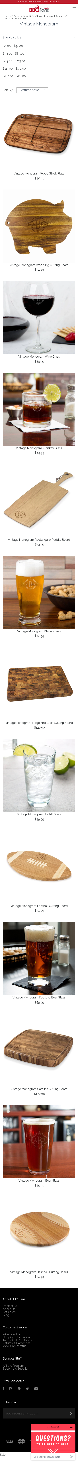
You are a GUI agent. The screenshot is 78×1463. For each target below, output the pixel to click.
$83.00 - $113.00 (14, 61)
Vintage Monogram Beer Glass (39, 1180)
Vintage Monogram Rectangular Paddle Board (39, 539)
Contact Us (10, 1306)
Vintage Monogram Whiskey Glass (39, 448)
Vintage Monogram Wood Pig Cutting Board (39, 265)
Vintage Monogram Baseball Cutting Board (39, 1272)
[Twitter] (27, 1389)
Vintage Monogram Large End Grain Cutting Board (39, 723)
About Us (9, 1309)
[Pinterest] (19, 1389)
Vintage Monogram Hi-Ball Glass (39, 814)
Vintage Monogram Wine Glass (39, 356)
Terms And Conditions (17, 1340)
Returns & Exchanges (16, 1343)
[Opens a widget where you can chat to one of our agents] (53, 1442)
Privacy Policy (12, 1334)
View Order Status (14, 1346)
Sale (2, 1454)
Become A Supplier (15, 1368)
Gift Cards (9, 1312)
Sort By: (8, 90)
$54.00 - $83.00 (13, 53)
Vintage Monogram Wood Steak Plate (39, 173)
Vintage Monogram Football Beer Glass (39, 997)
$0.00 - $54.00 (13, 46)
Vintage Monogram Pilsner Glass (39, 631)
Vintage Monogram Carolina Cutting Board (39, 1089)
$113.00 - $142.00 (14, 68)
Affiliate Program (13, 1365)
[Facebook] (3, 1389)
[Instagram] (10, 1389)
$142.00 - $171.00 (14, 76)
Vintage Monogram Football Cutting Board (39, 906)
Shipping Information (16, 1337)
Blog (6, 1315)
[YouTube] (36, 1389)
